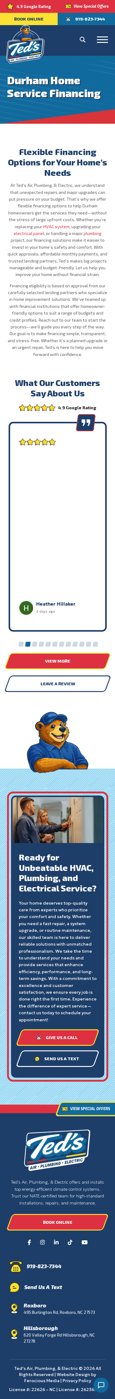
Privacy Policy (77, 1380)
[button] (82, 40)
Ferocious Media (41, 1380)
